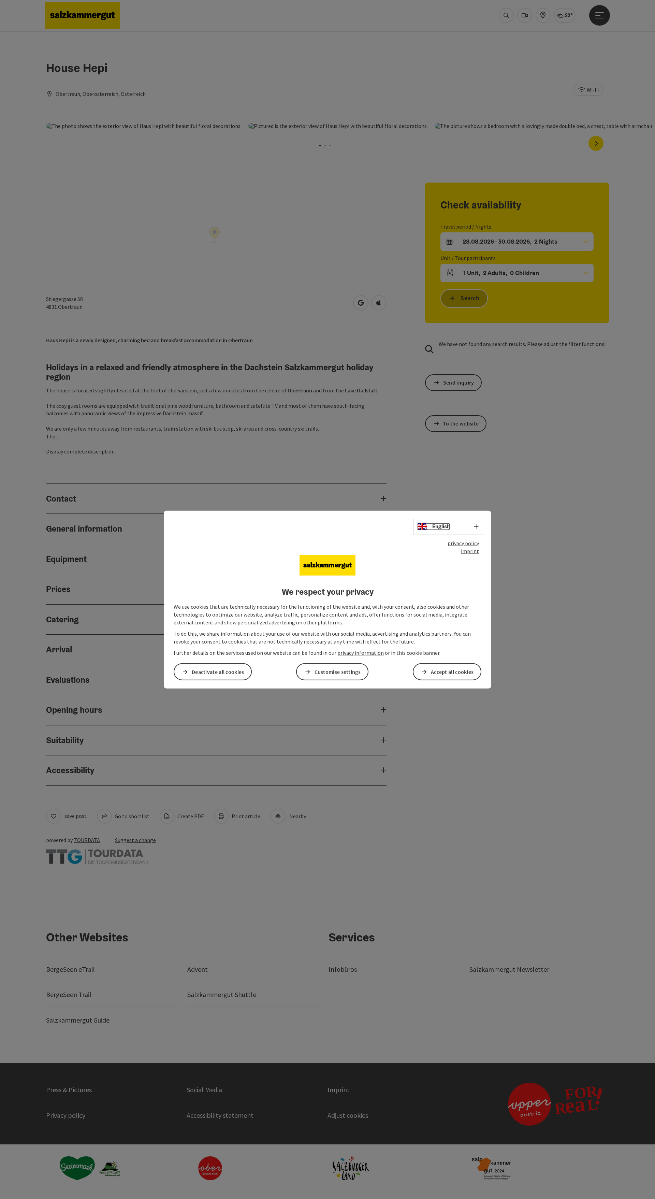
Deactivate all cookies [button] (218, 671)
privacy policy (463, 543)
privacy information (360, 652)
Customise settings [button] (338, 671)
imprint (470, 551)
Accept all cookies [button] (452, 671)
